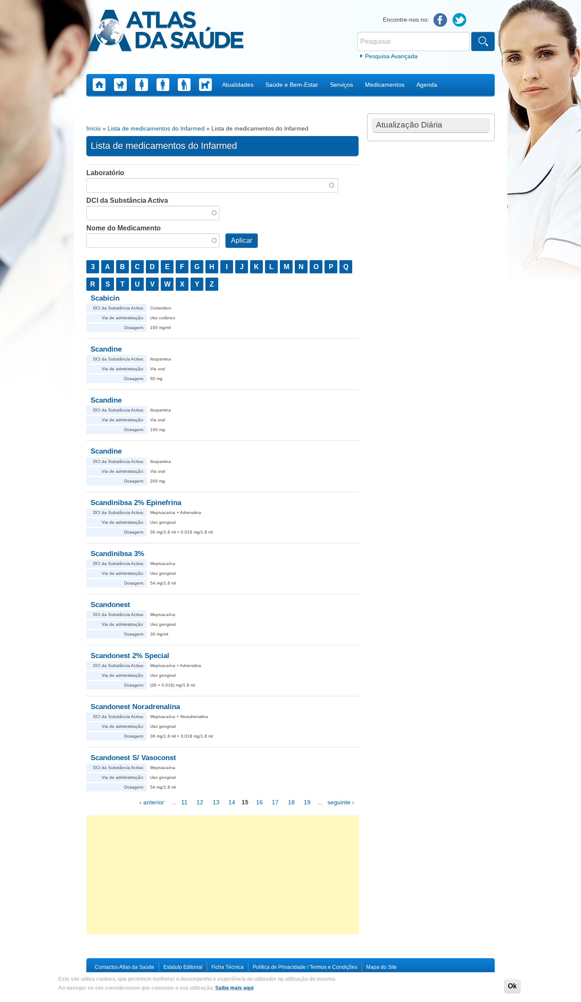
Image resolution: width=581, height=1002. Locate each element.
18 (291, 802)
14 (231, 802)
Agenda (426, 84)
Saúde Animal (205, 84)
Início (93, 128)
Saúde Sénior (184, 84)
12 (200, 802)
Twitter (459, 20)
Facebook (440, 20)
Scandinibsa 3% (117, 554)
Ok (512, 986)
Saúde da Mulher (141, 84)
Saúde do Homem (163, 84)
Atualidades (237, 84)
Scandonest (110, 605)
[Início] (165, 32)
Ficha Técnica (227, 967)
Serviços (341, 84)
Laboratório (105, 172)
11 (184, 802)
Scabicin (105, 298)
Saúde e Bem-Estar (291, 84)
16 (259, 802)
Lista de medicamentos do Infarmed (156, 128)
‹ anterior (152, 802)
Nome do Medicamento (123, 228)
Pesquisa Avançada (391, 56)
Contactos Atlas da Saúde (124, 967)
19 (307, 802)
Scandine (106, 349)
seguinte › (341, 802)
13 (216, 802)
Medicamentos (384, 84)
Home (99, 84)
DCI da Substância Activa (127, 200)
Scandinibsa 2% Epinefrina (136, 503)
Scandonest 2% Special (130, 656)
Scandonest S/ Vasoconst (133, 758)
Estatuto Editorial (182, 967)
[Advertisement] (222, 874)
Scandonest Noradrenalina (135, 707)
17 (275, 802)
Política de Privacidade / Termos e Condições (305, 967)
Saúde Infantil (120, 84)
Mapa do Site (381, 967)
